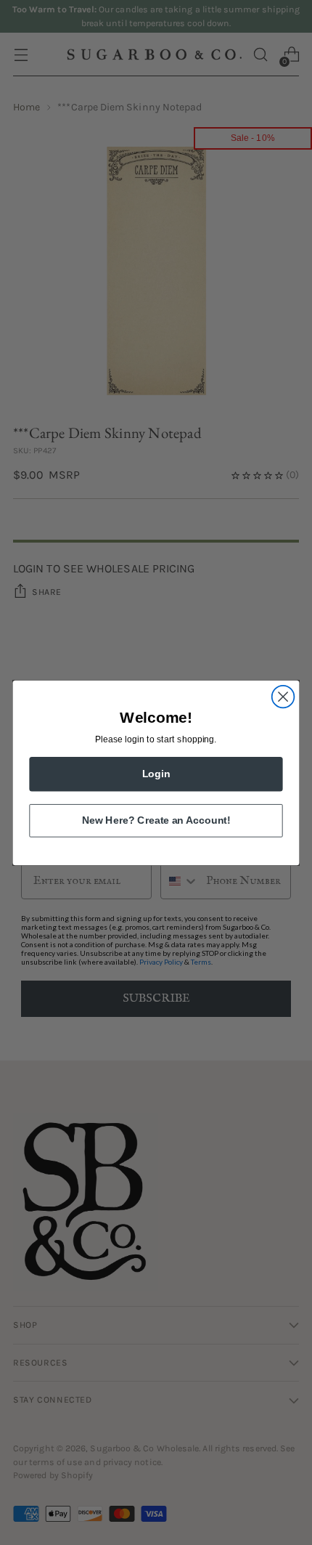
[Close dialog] (283, 696)
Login (156, 773)
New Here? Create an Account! (156, 819)
